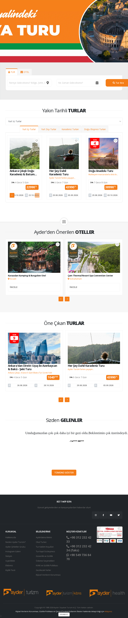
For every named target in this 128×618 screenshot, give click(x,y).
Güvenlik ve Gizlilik (44, 556)
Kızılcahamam (75, 278)
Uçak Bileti (10, 561)
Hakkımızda (10, 537)
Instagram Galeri (13, 551)
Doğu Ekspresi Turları (95, 129)
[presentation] (3, 31)
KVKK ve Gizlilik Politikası (47, 565)
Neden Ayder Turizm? (15, 542)
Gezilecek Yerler (43, 570)
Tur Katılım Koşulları (45, 546)
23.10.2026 (34, 195)
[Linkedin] (111, 515)
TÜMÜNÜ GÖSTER (64, 472)
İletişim (8, 556)
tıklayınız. (108, 611)
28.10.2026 (49, 385)
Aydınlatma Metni (44, 537)
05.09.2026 (73, 195)
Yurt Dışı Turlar (48, 129)
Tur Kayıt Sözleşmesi (45, 551)
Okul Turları (41, 542)
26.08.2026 (22, 385)
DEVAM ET (64, 614)
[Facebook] (103, 515)
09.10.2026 (18, 195)
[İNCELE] (34, 290)
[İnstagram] (95, 515)
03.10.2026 (112, 195)
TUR (12, 72)
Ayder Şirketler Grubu (15, 546)
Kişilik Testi (10, 570)
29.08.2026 (58, 195)
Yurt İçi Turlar (29, 129)
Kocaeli (12, 278)
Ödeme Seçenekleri (45, 561)
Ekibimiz (9, 565)
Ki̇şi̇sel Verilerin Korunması (48, 575)
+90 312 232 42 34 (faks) (78, 548)
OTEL (26, 72)
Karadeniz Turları (70, 129)
